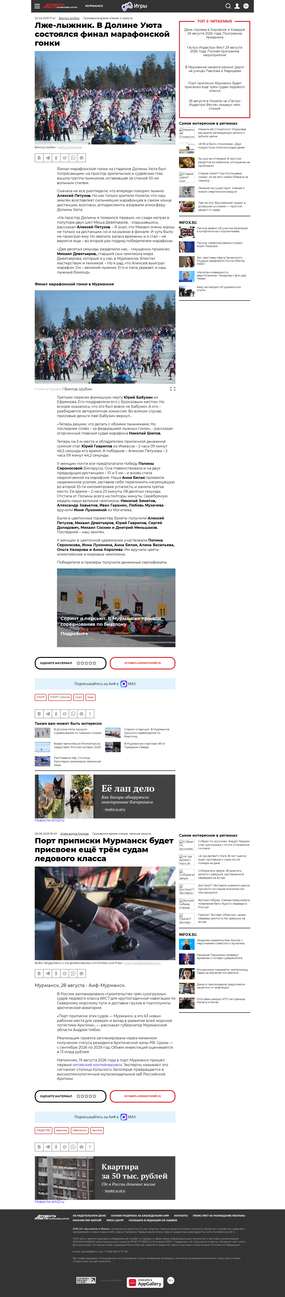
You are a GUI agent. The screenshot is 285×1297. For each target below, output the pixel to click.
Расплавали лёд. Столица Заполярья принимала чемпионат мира (77, 761)
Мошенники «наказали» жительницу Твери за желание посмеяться (222, 971)
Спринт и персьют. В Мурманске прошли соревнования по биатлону (111, 621)
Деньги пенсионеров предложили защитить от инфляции (221, 986)
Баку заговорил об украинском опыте (219, 289)
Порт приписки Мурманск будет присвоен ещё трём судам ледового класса (215, 87)
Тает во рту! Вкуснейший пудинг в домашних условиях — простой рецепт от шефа (222, 206)
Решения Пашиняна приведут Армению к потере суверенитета (219, 956)
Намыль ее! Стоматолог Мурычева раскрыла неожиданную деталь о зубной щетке (222, 133)
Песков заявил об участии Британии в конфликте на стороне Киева (222, 230)
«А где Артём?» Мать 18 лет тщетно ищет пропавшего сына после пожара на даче (222, 859)
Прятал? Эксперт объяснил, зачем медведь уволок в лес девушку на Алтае (222, 918)
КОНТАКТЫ (181, 1215)
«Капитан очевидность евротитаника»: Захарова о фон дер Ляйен (221, 275)
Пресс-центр (115, 1220)
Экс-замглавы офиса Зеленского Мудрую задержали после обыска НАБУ (220, 261)
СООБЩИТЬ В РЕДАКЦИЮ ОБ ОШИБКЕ (153, 1220)
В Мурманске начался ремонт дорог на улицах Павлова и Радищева (214, 69)
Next (167, 330)
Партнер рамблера (111, 1280)
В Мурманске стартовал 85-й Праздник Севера (144, 745)
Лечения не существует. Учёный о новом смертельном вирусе (221, 189)
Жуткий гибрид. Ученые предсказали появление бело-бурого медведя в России (224, 903)
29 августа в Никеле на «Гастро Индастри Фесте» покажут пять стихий (214, 105)
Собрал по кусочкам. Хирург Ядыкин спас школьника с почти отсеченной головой (224, 845)
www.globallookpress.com (142, 963)
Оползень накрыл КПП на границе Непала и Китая (221, 1001)
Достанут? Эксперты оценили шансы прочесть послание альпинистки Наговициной (224, 889)
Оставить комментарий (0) (142, 663)
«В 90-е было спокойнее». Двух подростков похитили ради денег (221, 145)
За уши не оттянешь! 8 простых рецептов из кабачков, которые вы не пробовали (224, 162)
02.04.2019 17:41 (45, 18)
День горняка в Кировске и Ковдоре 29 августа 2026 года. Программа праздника (214, 33)
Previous (43, 330)
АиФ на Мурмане (69, 147)
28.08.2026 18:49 (46, 833)
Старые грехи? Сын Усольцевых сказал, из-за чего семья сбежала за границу (223, 177)
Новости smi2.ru (49, 820)
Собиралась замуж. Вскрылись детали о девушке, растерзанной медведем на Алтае (221, 874)
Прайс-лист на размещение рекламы (219, 1215)
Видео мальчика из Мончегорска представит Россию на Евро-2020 (77, 745)
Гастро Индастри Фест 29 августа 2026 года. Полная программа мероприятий (214, 51)
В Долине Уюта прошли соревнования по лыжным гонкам (77, 731)
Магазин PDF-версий (87, 1220)
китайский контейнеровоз (97, 1065)
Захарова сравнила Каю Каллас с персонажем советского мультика (220, 942)
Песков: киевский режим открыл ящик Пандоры (219, 244)
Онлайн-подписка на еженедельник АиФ (140, 1215)
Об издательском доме (89, 1215)
